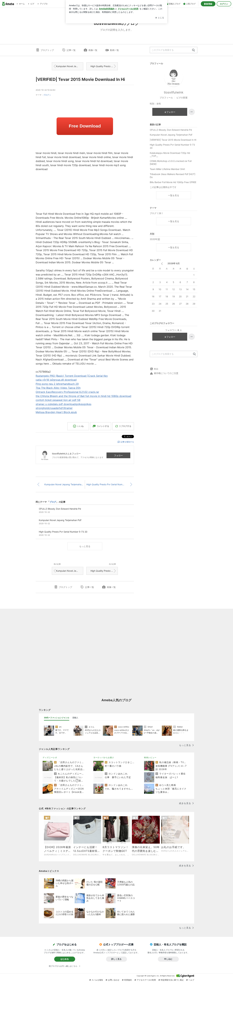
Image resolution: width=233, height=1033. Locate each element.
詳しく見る (116, 959)
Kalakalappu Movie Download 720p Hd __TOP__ (170, 154)
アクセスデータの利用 (146, 980)
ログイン (224, 4)
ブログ (46, 95)
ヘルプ (191, 980)
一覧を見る (173, 195)
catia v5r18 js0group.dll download (56, 379)
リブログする (125, 426)
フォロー (118, 455)
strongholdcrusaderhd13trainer (54, 408)
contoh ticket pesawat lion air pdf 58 (58, 400)
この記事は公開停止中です (163, 187)
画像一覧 (92, 50)
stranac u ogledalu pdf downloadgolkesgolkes (63, 404)
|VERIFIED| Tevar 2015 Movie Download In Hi (80, 79)
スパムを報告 (97, 980)
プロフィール (166, 97)
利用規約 (128, 980)
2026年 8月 (174, 263)
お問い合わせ (113, 980)
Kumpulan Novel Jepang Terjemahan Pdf (69, 66)
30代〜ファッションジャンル (56, 717)
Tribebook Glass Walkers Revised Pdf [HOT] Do (172, 176)
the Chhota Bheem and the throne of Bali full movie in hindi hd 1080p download (83, 396)
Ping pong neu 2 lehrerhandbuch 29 (57, 383)
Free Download (85, 126)
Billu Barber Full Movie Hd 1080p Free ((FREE (173, 182)
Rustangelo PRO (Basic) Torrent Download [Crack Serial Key (72, 375)
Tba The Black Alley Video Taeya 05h (58, 387)
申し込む (168, 959)
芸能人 (75, 717)
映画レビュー (150, 757)
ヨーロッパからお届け (103, 757)
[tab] (56, 717)
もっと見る (84, 546)
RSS (156, 369)
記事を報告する (127, 442)
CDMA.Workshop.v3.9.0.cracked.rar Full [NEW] (170, 162)
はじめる (65, 959)
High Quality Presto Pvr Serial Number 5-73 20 (104, 66)
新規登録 (208, 4)
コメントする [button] (103, 426)
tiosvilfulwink (173, 92)
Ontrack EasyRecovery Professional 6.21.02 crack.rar (67, 391)
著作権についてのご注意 (166, 373)
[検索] (193, 50)
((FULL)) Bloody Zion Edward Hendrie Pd (171, 129)
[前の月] (162, 263)
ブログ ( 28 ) (156, 213)
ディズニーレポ (50, 757)
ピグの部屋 (182, 97)
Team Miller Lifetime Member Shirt (167, 169)
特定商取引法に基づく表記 (172, 980)
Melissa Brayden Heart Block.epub (56, 412)
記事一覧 (71, 50)
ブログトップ (47, 50)
